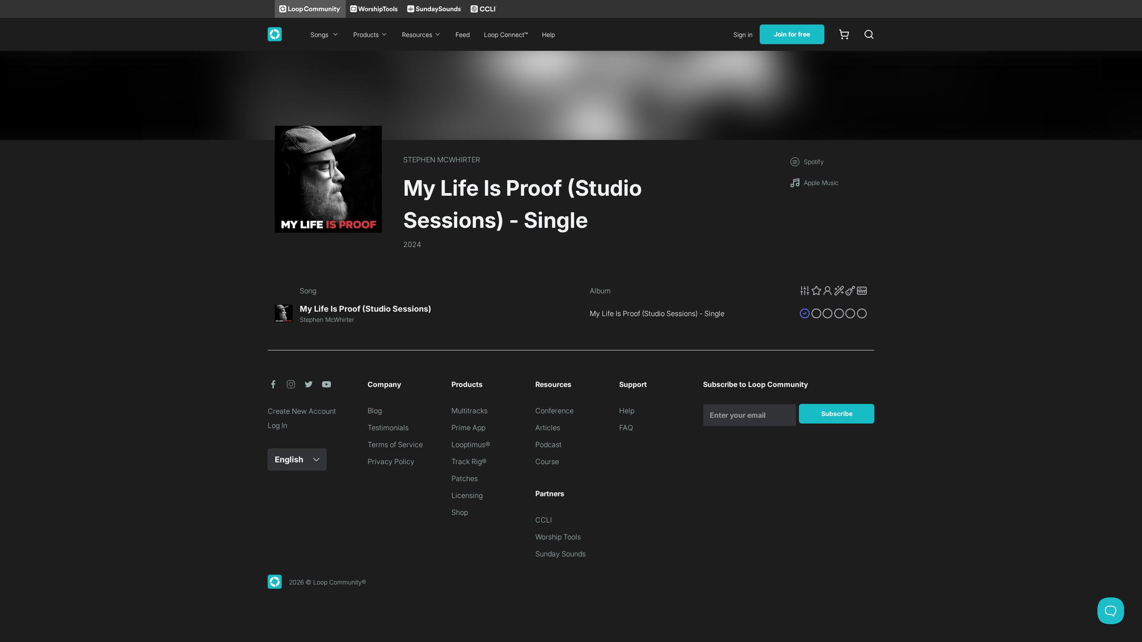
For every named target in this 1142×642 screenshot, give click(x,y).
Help (548, 34)
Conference (554, 410)
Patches (464, 478)
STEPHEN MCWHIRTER (441, 159)
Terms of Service (395, 444)
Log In (277, 425)
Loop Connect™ (506, 34)
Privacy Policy (391, 461)
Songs (319, 34)
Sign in (743, 34)
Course (547, 461)
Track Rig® (469, 461)
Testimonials (388, 427)
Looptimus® (470, 444)
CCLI (543, 519)
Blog (375, 410)
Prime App (468, 427)
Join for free (792, 34)
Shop (459, 512)
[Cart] (844, 34)
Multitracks (469, 410)
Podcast (548, 444)
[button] (833, 290)
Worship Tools (558, 536)
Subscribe (836, 413)
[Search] (869, 34)
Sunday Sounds (560, 553)
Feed (462, 34)
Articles (547, 427)
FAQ (626, 427)
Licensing (467, 495)
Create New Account (302, 411)
